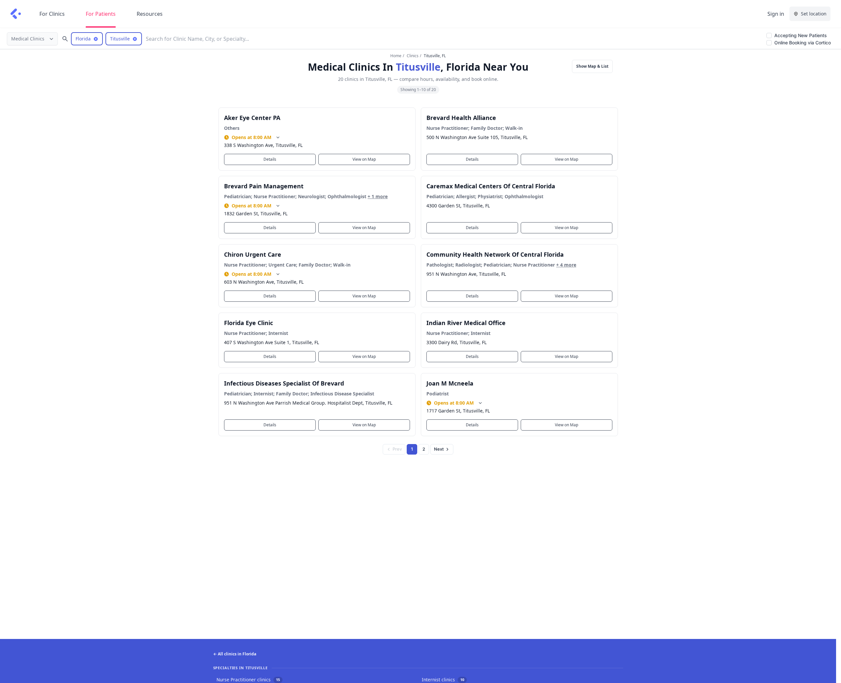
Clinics (413, 56)
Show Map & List (592, 66)
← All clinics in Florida (234, 654)
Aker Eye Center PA (252, 118)
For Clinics (52, 13)
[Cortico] (16, 14)
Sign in (775, 13)
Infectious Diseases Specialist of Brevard (284, 383)
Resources (150, 13)
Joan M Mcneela (449, 383)
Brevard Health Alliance (461, 118)
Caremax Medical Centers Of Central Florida (490, 186)
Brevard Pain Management (264, 186)
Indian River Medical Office (466, 323)
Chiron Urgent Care (252, 254)
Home (395, 56)
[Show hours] (278, 137)
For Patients (101, 13)
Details (269, 159)
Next (439, 449)
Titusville (418, 67)
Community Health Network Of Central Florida (495, 254)
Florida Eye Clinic (248, 323)
